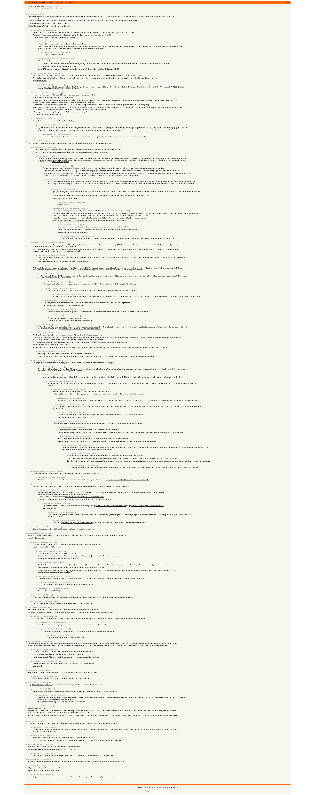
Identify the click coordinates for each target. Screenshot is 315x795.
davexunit (31, 14)
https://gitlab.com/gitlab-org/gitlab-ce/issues (129, 578)
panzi (39, 588)
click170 (35, 527)
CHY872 (55, 404)
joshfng (30, 670)
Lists (149, 787)
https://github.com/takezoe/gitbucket (72, 762)
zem (49, 635)
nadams (35, 93)
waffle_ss (37, 9)
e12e (39, 562)
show (61, 2)
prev (69, 58)
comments (50, 2)
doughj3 (35, 360)
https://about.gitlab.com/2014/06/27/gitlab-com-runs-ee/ (156, 158)
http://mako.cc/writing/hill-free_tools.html (108, 149)
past (43, 2)
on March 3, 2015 (44, 9)
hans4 (30, 759)
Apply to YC (168, 787)
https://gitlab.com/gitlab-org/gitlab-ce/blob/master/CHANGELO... (157, 87)
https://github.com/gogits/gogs (42, 685)
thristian (30, 641)
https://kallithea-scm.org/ (36, 538)
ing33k (30, 721)
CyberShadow (57, 389)
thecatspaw (46, 582)
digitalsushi (36, 242)
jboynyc (35, 542)
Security (157, 787)
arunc (34, 601)
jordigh (30, 607)
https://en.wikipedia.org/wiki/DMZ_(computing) (111, 284)
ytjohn (34, 73)
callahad (45, 375)
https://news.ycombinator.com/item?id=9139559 (123, 32)
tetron (29, 682)
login (288, 2)
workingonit (31, 706)
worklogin (40, 274)
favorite (58, 9)
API (153, 787)
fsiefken (50, 288)
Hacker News (33, 2)
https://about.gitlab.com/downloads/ (49, 494)
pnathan (35, 471)
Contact (175, 787)
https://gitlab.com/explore (75, 654)
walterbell (55, 421)
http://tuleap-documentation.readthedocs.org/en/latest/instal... (60, 559)
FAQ (145, 787)
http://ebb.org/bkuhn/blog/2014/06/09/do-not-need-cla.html (49, 26)
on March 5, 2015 (61, 520)
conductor (36, 266)
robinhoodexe (37, 484)
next (47, 14)
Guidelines (140, 787)
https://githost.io (91, 672)
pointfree (60, 436)
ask (57, 2)
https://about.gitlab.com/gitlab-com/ (81, 652)
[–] (49, 14)
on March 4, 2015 (42, 73)
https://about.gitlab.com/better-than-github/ (78, 221)
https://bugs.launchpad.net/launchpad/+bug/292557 (55, 572)
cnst (29, 765)
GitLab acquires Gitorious (37, 7)
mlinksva (40, 125)
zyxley (69, 453)
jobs (66, 2)
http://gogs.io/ (72, 121)
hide (51, 9)
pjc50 (39, 622)
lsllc (54, 189)
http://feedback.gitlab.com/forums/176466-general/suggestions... (80, 329)
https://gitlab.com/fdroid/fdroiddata (88, 657)
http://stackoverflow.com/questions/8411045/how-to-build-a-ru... (117, 290)
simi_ (34, 118)
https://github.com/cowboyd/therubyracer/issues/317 (146, 506)
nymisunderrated (43, 58)
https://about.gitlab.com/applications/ (162, 729)
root (56, 42)
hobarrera (46, 300)
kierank (45, 503)
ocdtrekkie (65, 236)
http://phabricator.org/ (40, 81)
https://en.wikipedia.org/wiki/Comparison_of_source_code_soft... (127, 480)
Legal (162, 787)
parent (50, 30)
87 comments (64, 9)
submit (71, 2)
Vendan (40, 695)
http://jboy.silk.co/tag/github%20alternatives (47, 547)
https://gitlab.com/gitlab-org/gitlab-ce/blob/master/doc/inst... (84, 497)
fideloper (35, 661)
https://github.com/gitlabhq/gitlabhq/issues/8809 (110, 506)
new (39, 2)
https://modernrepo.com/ (60, 162)
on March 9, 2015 (53, 58)
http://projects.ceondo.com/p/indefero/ (48, 115)
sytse (34, 30)
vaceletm (40, 551)
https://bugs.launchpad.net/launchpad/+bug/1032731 (158, 570)
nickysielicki (31, 744)
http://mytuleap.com (113, 556)
